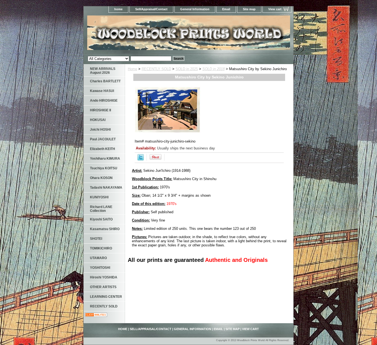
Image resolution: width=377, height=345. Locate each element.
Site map (249, 9)
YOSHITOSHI (100, 268)
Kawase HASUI (102, 91)
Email (226, 9)
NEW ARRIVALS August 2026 (102, 71)
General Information (194, 9)
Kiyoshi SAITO (101, 219)
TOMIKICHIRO (101, 248)
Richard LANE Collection (101, 209)
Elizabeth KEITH (102, 149)
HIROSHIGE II (100, 110)
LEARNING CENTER (106, 297)
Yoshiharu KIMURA (105, 158)
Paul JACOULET (103, 139)
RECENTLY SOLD (156, 69)
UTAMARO (98, 258)
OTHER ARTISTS (103, 287)
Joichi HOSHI (100, 129)
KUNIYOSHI (99, 197)
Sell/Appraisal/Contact (151, 9)
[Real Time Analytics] (96, 316)
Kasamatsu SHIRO (105, 229)
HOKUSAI (97, 120)
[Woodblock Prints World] (153, 34)
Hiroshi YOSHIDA (103, 277)
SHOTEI (96, 239)
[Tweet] (140, 159)
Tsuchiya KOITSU (103, 168)
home (118, 9)
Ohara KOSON (101, 178)
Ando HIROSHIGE (104, 100)
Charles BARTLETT (105, 81)
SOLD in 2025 (187, 69)
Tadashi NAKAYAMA (106, 187)
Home (132, 69)
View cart (275, 9)
